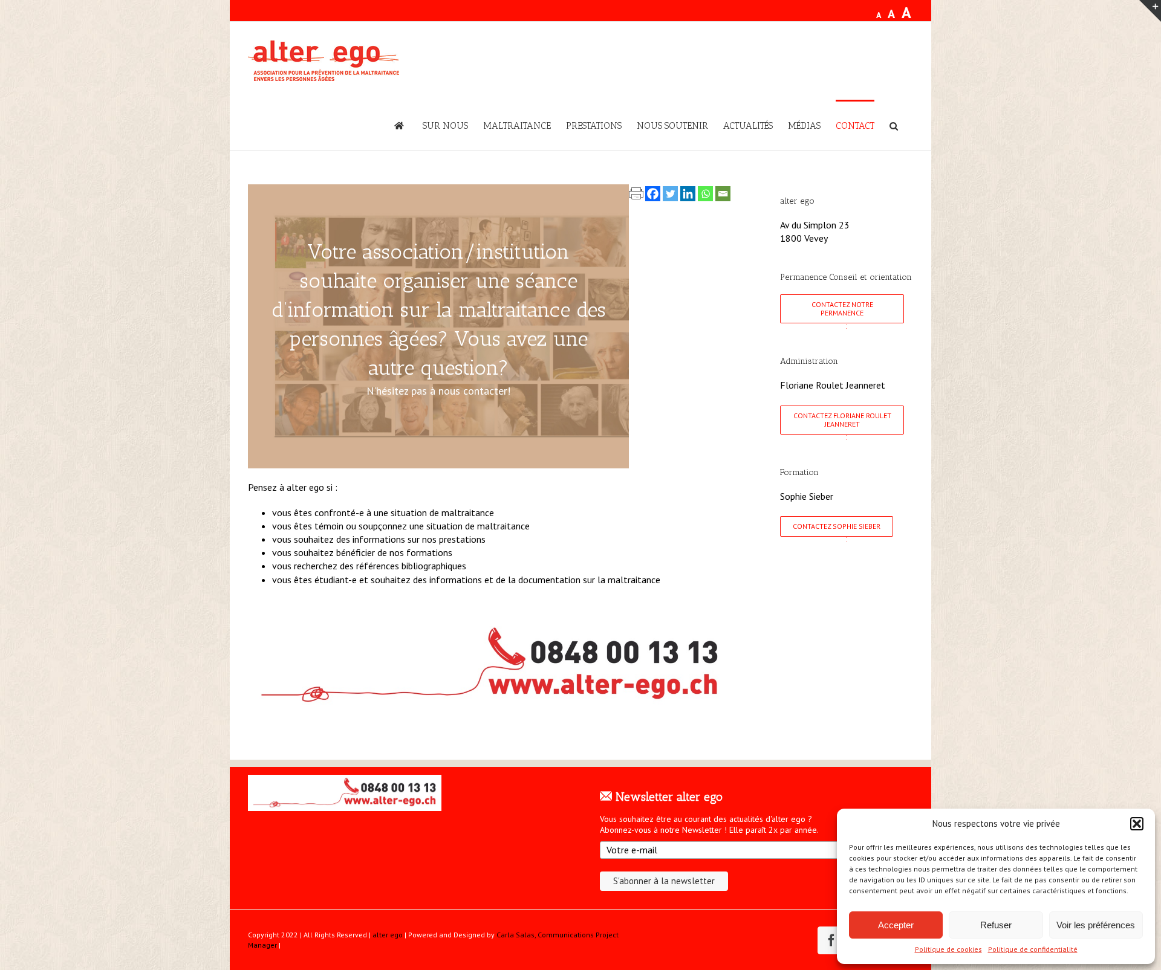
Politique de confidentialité (1033, 949)
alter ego (387, 934)
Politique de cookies (948, 949)
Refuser (996, 925)
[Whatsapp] (705, 193)
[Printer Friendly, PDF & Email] (636, 191)
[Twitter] (670, 193)
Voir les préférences (1095, 925)
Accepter (896, 925)
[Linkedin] (687, 193)
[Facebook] (652, 193)
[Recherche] (893, 125)
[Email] (722, 193)
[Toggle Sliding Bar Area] (1150, 11)
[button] (1137, 824)
